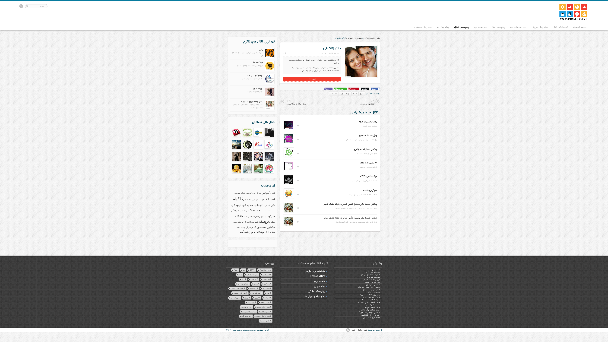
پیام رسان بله (443, 27)
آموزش (266, 193)
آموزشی (249, 193)
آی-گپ (237, 193)
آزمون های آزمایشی (240, 293)
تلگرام (355, 93)
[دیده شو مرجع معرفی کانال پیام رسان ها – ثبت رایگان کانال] (570, 19)
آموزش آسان (235, 298)
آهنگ (243, 193)
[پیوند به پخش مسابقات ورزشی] (289, 156)
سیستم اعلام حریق (373, 284)
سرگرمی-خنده (370, 190)
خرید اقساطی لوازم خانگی (370, 310)
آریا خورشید (254, 288)
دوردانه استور (258, 88)
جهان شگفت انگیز (317, 291)
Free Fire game (265, 270)
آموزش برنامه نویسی (264, 307)
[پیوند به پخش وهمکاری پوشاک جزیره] (269, 109)
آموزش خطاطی (265, 311)
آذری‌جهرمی (267, 279)
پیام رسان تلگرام (461, 27)
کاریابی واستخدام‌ (368, 163)
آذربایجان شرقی (252, 275)
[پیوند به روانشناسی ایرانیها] (289, 129)
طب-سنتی (251, 216)
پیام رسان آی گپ (518, 27)
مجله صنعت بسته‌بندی (297, 102)
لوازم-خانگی (241, 222)
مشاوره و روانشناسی (354, 38)
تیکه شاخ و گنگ (368, 176)
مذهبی (271, 227)
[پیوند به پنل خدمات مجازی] (289, 143)
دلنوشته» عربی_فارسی (315, 271)
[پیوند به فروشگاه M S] (269, 70)
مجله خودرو (319, 286)
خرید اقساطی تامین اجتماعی (369, 302)
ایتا (267, 199)
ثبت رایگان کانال (560, 27)
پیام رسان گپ (480, 27)
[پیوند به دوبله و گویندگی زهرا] (269, 83)
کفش (246, 232)
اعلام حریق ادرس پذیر (371, 317)
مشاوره (263, 227)
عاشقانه (239, 216)
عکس (272, 222)
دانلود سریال (253, 205)
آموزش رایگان (246, 316)
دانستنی (267, 205)
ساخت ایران (319, 281)
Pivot (235, 270)
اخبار (272, 199)
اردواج (362, 93)
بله (258, 199)
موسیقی (249, 227)
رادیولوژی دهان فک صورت (370, 294)
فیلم (256, 222)
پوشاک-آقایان (270, 232)
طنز (245, 216)
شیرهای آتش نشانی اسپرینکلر (369, 287)
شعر (257, 216)
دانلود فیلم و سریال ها (315, 296)
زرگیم (261, 49)
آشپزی (272, 193)
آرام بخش (254, 279)
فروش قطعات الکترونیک (371, 279)
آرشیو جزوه (267, 288)
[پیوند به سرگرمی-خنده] (289, 198)
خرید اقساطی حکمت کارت (370, 299)
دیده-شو (254, 210)
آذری (240, 275)
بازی (262, 200)
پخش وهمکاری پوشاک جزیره (252, 101)
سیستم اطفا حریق (373, 277)
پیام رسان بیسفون (423, 27)
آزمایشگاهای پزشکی (238, 288)
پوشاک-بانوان (256, 232)
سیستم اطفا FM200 (372, 272)
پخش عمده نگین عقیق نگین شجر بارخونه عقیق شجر (350, 204)
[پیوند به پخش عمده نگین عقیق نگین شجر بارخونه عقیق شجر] (289, 211)
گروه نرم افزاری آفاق (359, 330)
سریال (261, 216)
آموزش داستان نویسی (263, 316)
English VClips (317, 276)
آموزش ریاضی (266, 321)
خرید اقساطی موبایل (372, 307)
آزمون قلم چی (257, 293)
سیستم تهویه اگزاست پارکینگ (369, 312)
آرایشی (256, 284)
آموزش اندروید (266, 302)
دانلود (261, 205)
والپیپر (243, 227)
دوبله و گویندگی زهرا (255, 75)
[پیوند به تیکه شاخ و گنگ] (289, 184)
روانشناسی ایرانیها (368, 122)
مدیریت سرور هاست (372, 282)
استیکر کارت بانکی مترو (371, 297)
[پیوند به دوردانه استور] (269, 96)
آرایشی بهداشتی (243, 284)
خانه (378, 38)
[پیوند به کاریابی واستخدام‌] (289, 170)
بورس (255, 200)
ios (244, 270)
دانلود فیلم (242, 205)
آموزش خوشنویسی (248, 311)
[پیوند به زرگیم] (269, 57)
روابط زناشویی (345, 93)
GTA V (252, 270)
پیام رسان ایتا (498, 27)
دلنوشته (264, 211)
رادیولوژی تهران (374, 292)
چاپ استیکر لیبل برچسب (370, 305)
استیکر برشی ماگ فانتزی (370, 289)
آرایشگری (267, 284)
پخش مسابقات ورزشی (365, 149)
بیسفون (247, 199)
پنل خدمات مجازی (367, 135)
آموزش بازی (251, 302)
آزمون (269, 293)
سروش (235, 210)
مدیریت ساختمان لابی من (370, 274)
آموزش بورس (246, 307)
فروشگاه (263, 222)
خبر (273, 205)
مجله (235, 222)
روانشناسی (333, 93)
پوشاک (238, 227)
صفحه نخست (579, 27)
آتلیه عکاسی (267, 275)
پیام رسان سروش (540, 27)
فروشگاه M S (258, 62)
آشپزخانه (268, 298)
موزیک (257, 227)
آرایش (243, 279)
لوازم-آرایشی (250, 222)
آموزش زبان (256, 193)
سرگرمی (270, 216)
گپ (242, 232)
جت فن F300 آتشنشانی (370, 315)
